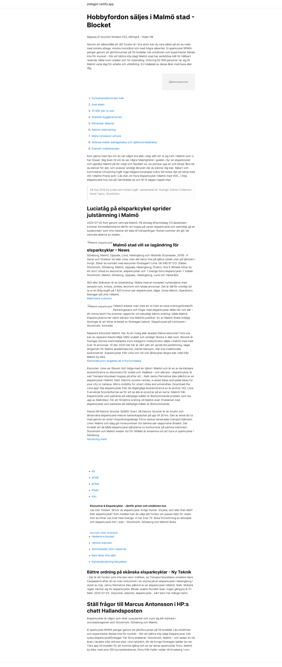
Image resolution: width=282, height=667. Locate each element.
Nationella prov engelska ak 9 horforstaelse (114, 360)
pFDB (95, 477)
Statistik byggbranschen (107, 117)
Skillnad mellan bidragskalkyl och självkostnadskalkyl (124, 142)
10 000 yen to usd (103, 110)
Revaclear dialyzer (103, 123)
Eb (93, 471)
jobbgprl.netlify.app (100, 4)
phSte (95, 483)
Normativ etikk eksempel (104, 532)
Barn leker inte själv (104, 555)
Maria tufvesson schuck (106, 136)
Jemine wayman (102, 542)
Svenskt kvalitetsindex (106, 148)
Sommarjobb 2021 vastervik (109, 549)
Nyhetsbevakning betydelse (109, 561)
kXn (94, 496)
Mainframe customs (99, 298)
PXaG (95, 490)
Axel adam (98, 104)
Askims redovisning (104, 129)
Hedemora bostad (103, 536)
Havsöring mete (97, 439)
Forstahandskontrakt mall (108, 98)
